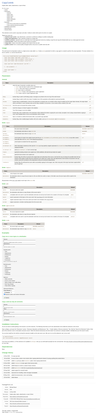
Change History (8, 29)
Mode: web (9, 17)
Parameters (7, 11)
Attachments (8, 253)
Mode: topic (10, 14)
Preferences (8, 254)
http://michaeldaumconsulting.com (32, 399)
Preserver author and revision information (15, 294)
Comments (7, 259)
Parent (6, 256)
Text (6, 251)
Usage (6, 9)
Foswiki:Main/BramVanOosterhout (34, 367)
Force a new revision (10, 280)
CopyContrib (7, 3)
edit (12, 384)
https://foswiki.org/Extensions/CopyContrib (20, 403)
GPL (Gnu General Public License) (18, 401)
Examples (7, 22)
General (9, 12)
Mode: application (11, 19)
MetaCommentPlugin (38, 139)
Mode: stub (9, 20)
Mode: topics (10, 15)
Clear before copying (10, 285)
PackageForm (6, 384)
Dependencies (8, 28)
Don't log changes (9, 284)
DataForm (7, 258)
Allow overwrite (8, 279)
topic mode (14, 180)
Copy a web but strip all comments (15, 25)
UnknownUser (19, 412)
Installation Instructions (10, 26)
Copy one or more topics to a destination (16, 23)
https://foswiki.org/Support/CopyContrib (19, 406)
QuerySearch (40, 197)
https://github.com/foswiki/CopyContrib (19, 396)
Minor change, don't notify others (13, 282)
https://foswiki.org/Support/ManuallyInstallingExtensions (79, 341)
